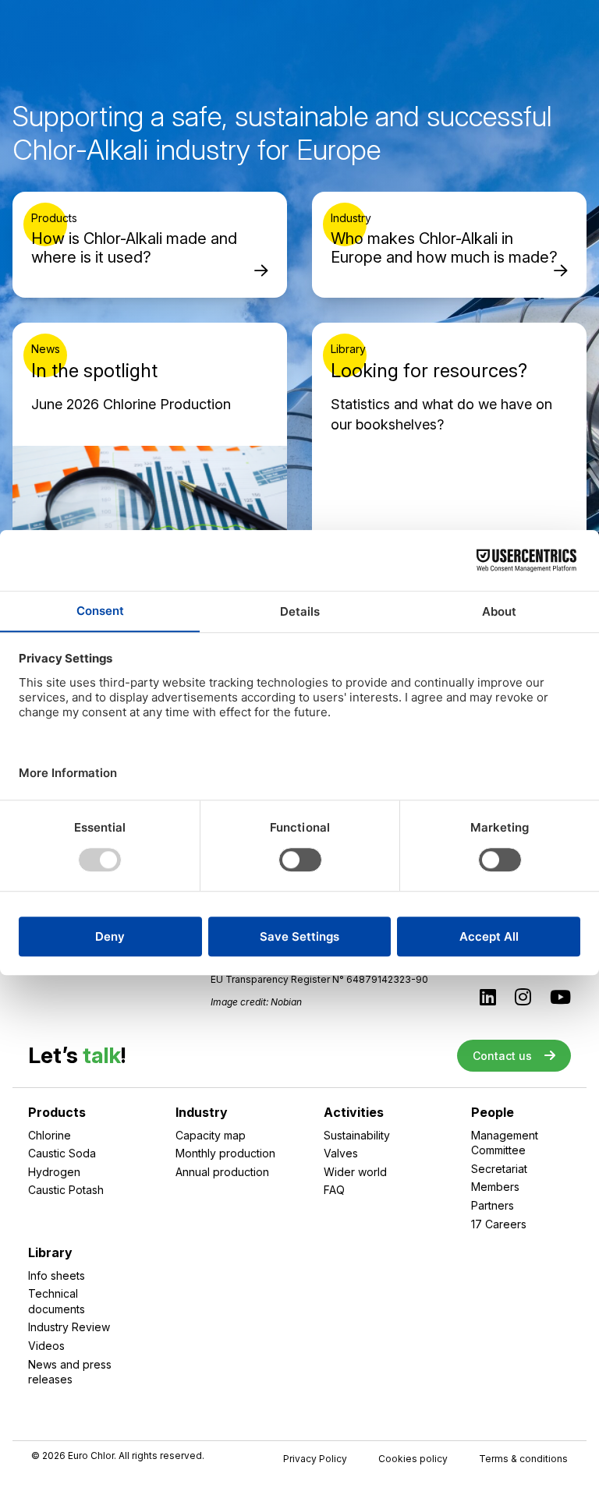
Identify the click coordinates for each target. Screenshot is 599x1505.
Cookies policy (413, 1459)
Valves (341, 1153)
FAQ (334, 1189)
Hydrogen (54, 1171)
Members (495, 1186)
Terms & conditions (523, 1459)
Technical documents (56, 1301)
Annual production (222, 1171)
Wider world (355, 1171)
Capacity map (210, 1135)
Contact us (502, 1055)
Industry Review (69, 1327)
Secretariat (499, 1168)
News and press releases (70, 1372)
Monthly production (225, 1153)
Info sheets (56, 1275)
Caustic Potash (66, 1189)
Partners (492, 1205)
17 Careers (498, 1224)
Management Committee (504, 1143)
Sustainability (357, 1135)
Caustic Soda (62, 1153)
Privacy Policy (315, 1459)
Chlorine (49, 1135)
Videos (46, 1345)
